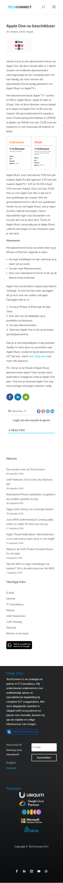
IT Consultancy (15, 604)
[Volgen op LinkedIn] (24, 871)
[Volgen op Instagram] (31, 871)
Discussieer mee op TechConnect (25, 469)
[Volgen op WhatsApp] (46, 871)
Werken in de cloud (17, 633)
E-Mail (10, 592)
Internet (10, 598)
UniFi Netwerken (15, 615)
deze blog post (37, 356)
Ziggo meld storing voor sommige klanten (29, 509)
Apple (30, 31)
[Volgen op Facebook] (17, 871)
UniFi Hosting (14, 621)
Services (11, 768)
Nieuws (10, 610)
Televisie (11, 627)
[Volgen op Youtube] (39, 871)
